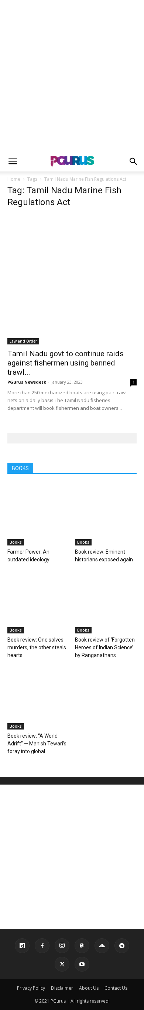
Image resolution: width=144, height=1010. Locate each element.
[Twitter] (62, 964)
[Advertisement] (72, 76)
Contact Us (115, 988)
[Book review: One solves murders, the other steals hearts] (38, 603)
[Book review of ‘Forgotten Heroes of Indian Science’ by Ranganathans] (106, 603)
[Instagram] (62, 945)
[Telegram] (121, 945)
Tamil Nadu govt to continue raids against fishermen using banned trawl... (65, 363)
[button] (12, 161)
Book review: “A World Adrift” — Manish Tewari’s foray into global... (36, 743)
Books (16, 542)
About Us (89, 988)
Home (13, 179)
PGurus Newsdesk (26, 382)
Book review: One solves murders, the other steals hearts (36, 647)
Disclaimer (62, 988)
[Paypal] (82, 945)
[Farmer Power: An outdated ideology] (38, 514)
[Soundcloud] (102, 945)
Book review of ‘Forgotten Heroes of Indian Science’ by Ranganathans (105, 647)
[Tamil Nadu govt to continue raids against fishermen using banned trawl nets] (72, 279)
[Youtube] (82, 964)
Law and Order (23, 341)
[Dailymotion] (22, 945)
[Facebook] (42, 945)
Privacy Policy (31, 988)
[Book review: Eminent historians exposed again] (106, 514)
